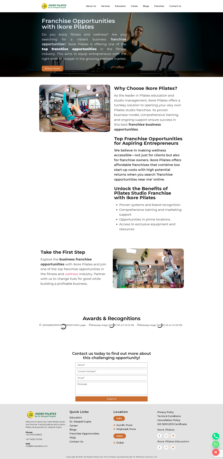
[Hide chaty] (215, 452)
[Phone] (215, 436)
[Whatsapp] (215, 444)
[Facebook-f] (159, 436)
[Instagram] (166, 436)
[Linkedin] (173, 436)
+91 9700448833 (34, 435)
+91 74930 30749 (34, 439)
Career (134, 6)
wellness (71, 274)
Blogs (146, 6)
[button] (42, 326)
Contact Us (175, 6)
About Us (91, 6)
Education (120, 6)
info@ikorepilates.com (37, 446)
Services (105, 6)
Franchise (159, 6)
